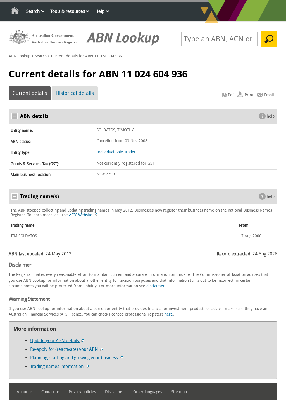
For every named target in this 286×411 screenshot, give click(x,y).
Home (15, 11)
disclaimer (155, 286)
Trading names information (57, 366)
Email (269, 95)
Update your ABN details (55, 340)
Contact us (50, 391)
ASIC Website (81, 215)
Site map (179, 391)
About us (24, 391)
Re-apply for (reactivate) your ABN (64, 349)
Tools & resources (67, 11)
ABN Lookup (19, 56)
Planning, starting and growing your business (74, 357)
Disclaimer (114, 391)
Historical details (75, 93)
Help (99, 11)
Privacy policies (82, 391)
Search (33, 11)
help (271, 116)
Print (249, 95)
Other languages (147, 391)
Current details (30, 93)
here (169, 314)
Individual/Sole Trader (116, 152)
